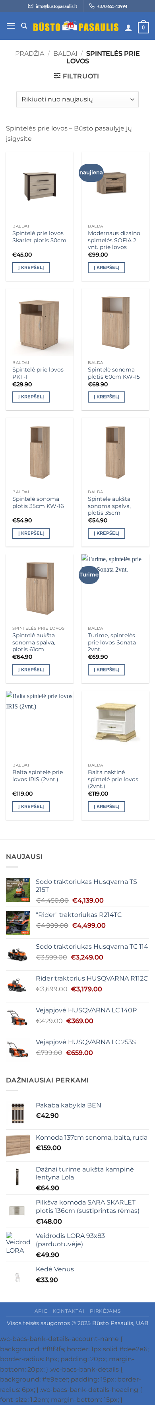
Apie (41, 1311)
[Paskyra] (128, 27)
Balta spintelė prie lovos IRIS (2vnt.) (37, 775)
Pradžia (29, 53)
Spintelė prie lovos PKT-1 (38, 373)
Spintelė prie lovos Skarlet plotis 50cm (39, 236)
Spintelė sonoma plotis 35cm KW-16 (38, 502)
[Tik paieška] (24, 25)
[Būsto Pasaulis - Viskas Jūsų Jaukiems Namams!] (75, 26)
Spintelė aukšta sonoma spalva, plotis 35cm (109, 506)
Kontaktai (69, 1311)
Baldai (65, 53)
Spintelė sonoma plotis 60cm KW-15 (114, 373)
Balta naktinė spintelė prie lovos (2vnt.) (113, 779)
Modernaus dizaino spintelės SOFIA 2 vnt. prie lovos (114, 240)
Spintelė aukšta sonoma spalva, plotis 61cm (33, 642)
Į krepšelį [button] (31, 267)
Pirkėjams (105, 1311)
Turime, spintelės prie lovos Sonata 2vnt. (112, 642)
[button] (10, 25)
